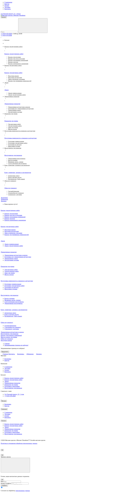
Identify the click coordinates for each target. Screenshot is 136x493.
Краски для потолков (11, 213)
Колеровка (7, 359)
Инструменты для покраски (9, 334)
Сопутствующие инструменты (14, 302)
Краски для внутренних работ (13, 378)
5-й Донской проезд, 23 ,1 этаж (14, 394)
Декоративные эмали (11, 258)
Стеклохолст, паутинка (11, 329)
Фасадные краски (10, 229)
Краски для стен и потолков (13, 215)
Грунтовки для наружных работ (14, 285)
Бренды (6, 4)
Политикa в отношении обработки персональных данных (19, 443)
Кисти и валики (9, 298)
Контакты (7, 9)
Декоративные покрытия (12, 383)
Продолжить (4, 351)
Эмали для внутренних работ (13, 246)
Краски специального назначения (15, 220)
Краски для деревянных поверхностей (16, 234)
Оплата (6, 5)
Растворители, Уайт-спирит (13, 316)
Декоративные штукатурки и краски (15, 255)
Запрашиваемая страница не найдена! (16, 345)
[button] (3, 201)
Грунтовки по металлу (11, 287)
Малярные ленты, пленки (12, 300)
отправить (4, 485)
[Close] (15, 465)
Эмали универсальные (11, 244)
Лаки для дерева (9, 273)
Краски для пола (9, 218)
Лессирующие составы (11, 260)
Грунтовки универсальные (12, 284)
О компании (8, 2)
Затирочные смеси (10, 313)
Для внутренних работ (11, 271)
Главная (6, 343)
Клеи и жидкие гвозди (11, 314)
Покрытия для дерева (11, 384)
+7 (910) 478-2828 (6, 33)
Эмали (6, 381)
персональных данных (23, 490)
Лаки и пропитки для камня (13, 233)
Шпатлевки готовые (10, 289)
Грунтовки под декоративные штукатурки (17, 257)
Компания (4, 409)
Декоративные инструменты (13, 303)
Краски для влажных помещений (14, 217)
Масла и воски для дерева (9, 337)
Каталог (3, 420)
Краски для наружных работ (13, 379)
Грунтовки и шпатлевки (12, 386)
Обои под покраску (7, 339)
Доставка (7, 7)
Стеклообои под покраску (12, 327)
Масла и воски (9, 274)
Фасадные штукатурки (11, 231)
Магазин (3, 401)
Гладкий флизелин (10, 325)
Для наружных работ (11, 269)
